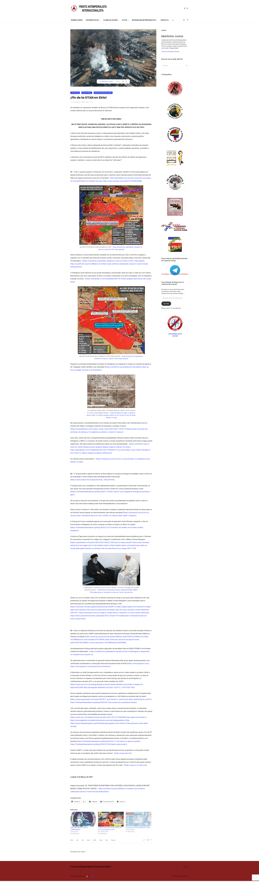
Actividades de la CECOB (175, 335)
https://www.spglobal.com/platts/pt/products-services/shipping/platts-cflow (99, 720)
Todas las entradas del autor (170, 51)
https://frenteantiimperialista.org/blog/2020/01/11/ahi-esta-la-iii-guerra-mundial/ (108, 741)
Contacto (165, 20)
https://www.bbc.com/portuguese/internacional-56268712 (93, 607)
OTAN (94, 840)
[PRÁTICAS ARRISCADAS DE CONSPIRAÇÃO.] (83, 819)
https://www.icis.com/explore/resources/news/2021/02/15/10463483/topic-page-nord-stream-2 (108, 717)
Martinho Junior (107, 81)
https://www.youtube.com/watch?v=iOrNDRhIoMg (122, 181)
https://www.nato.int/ (123, 753)
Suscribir (166, 303)
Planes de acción (110, 20)
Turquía (113, 840)
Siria (107, 840)
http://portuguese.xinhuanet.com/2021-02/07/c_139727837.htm (109, 687)
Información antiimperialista (144, 20)
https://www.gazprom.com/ (138, 663)
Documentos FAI (92, 20)
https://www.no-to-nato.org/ (135, 765)
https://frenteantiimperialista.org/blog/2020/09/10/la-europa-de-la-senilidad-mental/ (103, 702)
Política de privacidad (180, 876)
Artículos (75, 93)
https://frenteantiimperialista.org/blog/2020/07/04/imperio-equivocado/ (98, 744)
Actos (124, 20)
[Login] (184, 20)
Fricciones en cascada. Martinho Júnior (138, 827)
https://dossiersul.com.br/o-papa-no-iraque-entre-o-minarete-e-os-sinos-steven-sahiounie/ (114, 613)
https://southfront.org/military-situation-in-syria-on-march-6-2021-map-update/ (113, 261)
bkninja (92, 876)
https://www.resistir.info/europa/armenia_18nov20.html (92, 480)
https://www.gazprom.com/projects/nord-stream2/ (90, 666)
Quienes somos (77, 20)
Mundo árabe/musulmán (103, 93)
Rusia (100, 840)
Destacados (86, 93)
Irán (83, 840)
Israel (88, 840)
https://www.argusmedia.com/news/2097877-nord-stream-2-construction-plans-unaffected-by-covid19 (111, 699)
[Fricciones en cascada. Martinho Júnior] (138, 819)
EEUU (71, 840)
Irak (77, 840)
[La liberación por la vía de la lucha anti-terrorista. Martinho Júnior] (111, 819)
